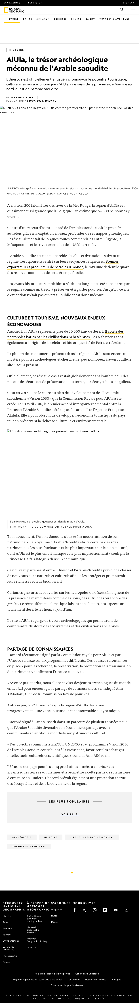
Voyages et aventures (29, 846)
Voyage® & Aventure (115, 19)
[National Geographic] (6, 10)
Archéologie (21, 837)
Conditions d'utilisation (87, 973)
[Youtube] (117, 911)
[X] (85, 911)
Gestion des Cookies (95, 979)
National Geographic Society (37, 939)
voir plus (70, 814)
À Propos (116, 979)
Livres (54, 915)
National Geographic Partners (33, 930)
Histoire (12, 19)
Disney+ (129, 3)
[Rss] (127, 911)
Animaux (43, 19)
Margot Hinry (23, 97)
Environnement (83, 19)
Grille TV (31, 947)
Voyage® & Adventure (8, 948)
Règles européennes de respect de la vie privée (37, 979)
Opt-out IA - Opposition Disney (67, 985)
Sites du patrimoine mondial (92, 837)
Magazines (12, 3)
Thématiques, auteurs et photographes (34, 918)
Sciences (60, 19)
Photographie (10, 955)
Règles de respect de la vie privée (52, 973)
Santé (27, 19)
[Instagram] (96, 911)
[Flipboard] (106, 911)
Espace (6, 962)
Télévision (34, 3)
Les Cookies (74, 979)
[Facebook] (76, 911)
